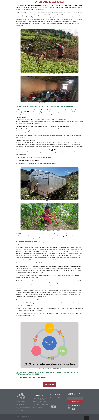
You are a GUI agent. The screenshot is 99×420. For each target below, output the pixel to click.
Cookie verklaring (75, 417)
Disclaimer (40, 417)
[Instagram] (68, 408)
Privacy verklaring (58, 417)
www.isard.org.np (39, 119)
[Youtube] (73, 408)
